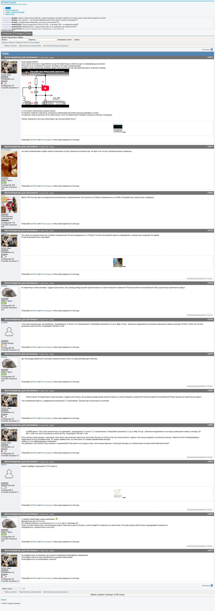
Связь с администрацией (14, 12)
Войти (34, 140)
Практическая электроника (30, 46)
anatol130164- (17, 24)
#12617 (210, 146)
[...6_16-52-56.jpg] (118, 132)
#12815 (210, 514)
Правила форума (11, 10)
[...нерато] (124, 497)
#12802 (210, 425)
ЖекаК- (15, 22)
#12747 (210, 354)
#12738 (210, 283)
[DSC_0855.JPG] (118, 266)
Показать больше (8, 30)
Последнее (19, 33)
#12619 (210, 193)
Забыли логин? (22, 42)
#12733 (210, 230)
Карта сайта (9, 14)
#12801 (210, 390)
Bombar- (15, 18)
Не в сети (5, 77)
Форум (8, 8)
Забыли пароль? (8, 42)
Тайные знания (10, 46)
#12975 (210, 550)
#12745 (210, 319)
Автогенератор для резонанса (55, 46)
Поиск (28, 33)
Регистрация (34, 42)
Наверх (3, 599)
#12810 (210, 461)
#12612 (210, 57)
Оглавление (7, 33)
